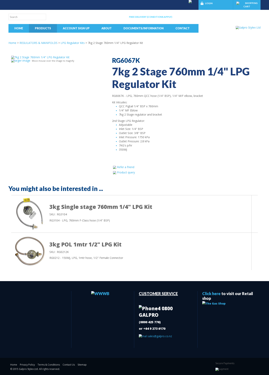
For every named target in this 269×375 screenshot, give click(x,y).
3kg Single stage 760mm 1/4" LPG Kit (100, 206)
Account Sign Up (76, 28)
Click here (211, 293)
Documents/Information (143, 28)
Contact (182, 28)
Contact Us (69, 364)
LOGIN (208, 3)
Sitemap (82, 364)
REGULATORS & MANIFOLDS (38, 43)
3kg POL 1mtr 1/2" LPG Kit (85, 244)
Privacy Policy (27, 364)
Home (18, 28)
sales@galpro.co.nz (159, 336)
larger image (22, 60)
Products (43, 28)
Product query (126, 172)
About (106, 28)
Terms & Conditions (49, 364)
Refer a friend (125, 167)
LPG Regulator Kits (73, 43)
